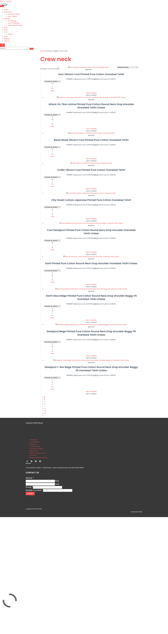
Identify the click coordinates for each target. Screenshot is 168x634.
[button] (91, 93)
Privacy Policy (34, 451)
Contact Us (33, 455)
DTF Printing (12, 21)
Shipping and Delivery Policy (38, 458)
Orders (10, 34)
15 (45, 413)
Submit (30, 494)
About (6, 30)
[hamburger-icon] (2, 6)
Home (6, 10)
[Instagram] (27, 461)
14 (45, 411)
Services (7, 19)
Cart (5, 32)
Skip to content (5, 1)
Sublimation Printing (15, 25)
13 (45, 409)
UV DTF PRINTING (13, 23)
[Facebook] (35, 461)
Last (57, 484)
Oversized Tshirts (14, 14)
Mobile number (34, 490)
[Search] (32, 49)
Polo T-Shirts (12, 16)
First (57, 481)
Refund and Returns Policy (38, 453)
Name (30, 478)
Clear (52, 91)
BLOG (6, 27)
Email (29, 487)
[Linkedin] (31, 461)
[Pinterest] (40, 461)
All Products (8, 12)
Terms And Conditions (36, 449)
